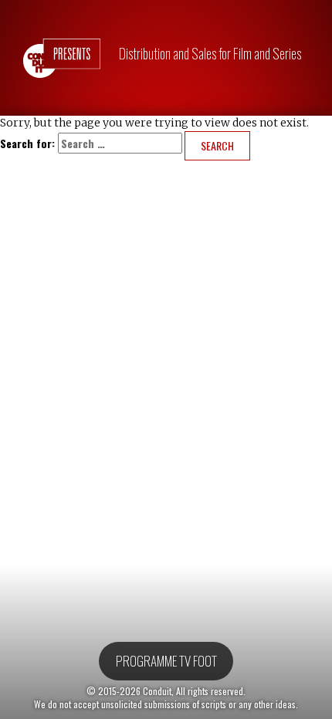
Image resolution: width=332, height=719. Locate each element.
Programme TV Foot (166, 660)
